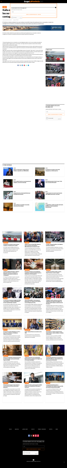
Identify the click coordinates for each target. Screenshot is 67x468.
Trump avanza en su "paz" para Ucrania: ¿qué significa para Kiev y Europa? (53, 193)
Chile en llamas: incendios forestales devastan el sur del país (21, 205)
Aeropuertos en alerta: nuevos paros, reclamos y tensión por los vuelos (11, 245)
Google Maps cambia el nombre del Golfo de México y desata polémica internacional (54, 206)
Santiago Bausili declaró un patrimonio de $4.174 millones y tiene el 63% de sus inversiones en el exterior (54, 359)
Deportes (48, 242)
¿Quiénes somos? (25, 429)
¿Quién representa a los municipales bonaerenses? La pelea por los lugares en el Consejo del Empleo (33, 359)
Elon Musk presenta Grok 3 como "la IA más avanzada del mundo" (53, 182)
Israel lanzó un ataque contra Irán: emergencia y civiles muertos (52, 170)
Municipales (27, 329)
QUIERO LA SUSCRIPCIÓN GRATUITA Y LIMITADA (55, 114)
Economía (27, 242)
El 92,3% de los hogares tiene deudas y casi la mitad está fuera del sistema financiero (11, 386)
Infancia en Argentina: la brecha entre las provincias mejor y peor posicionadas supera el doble (12, 359)
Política (5, 269)
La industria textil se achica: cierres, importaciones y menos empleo (53, 272)
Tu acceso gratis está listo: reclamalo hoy (53, 106)
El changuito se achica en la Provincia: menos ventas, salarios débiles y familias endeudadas (55, 333)
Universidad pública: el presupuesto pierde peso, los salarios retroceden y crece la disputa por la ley (33, 301)
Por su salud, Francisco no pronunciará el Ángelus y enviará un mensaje (22, 182)
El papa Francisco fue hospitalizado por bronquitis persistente (22, 193)
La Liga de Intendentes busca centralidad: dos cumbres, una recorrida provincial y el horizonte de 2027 (54, 386)
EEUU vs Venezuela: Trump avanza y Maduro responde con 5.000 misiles (21, 170)
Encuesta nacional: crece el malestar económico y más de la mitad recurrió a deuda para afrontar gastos (33, 273)
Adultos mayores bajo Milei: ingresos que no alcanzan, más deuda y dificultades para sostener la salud (33, 245)
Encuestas (27, 269)
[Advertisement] (24, 37)
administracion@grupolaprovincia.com (33, 461)
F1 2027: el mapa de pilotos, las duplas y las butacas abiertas (54, 245)
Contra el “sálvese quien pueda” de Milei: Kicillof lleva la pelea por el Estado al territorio (33, 386)
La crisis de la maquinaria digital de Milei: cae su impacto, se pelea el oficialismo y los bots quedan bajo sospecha (12, 301)
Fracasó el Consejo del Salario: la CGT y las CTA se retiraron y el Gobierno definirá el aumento (11, 333)
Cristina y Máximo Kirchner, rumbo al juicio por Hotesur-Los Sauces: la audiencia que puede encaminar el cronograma (11, 273)
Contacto (33, 429)
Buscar (10, 429)
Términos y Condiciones (42, 429)
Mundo (4, 7)
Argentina (6, 242)
